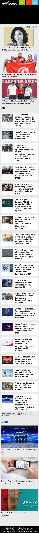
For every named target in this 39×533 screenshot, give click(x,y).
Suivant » (5, 415)
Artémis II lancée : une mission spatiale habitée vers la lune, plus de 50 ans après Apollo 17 (25, 254)
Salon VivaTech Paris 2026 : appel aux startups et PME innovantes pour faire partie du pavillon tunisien (24, 344)
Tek (28, 2)
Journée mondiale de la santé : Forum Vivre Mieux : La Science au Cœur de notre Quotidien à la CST (24, 269)
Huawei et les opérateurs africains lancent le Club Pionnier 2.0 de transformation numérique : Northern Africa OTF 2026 (24, 402)
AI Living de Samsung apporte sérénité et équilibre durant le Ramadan (24, 386)
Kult (21, 2)
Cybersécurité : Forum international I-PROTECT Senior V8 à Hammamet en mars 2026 (25, 328)
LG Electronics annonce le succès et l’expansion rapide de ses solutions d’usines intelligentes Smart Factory (25, 120)
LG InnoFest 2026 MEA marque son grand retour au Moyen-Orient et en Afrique (25, 360)
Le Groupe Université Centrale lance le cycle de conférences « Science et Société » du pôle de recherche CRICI (25, 172)
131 (30, 413)
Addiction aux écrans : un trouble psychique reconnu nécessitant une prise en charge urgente (25, 189)
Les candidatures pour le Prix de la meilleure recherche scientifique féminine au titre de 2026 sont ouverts (25, 239)
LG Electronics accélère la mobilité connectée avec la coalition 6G (23, 283)
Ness (35, 2)
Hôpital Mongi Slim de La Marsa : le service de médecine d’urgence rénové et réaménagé (24, 298)
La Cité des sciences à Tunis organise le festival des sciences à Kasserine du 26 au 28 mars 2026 (25, 313)
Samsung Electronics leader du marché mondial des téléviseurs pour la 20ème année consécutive (24, 222)
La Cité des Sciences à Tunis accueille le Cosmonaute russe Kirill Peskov (25, 135)
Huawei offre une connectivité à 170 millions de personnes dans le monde (24, 373)
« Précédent (6, 413)
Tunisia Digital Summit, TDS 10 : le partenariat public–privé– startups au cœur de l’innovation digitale (24, 205)
